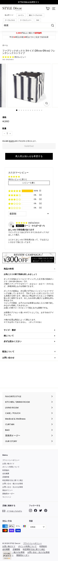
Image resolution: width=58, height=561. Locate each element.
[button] (8, 57)
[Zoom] (46, 103)
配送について (8, 351)
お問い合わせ (8, 357)
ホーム (5, 45)
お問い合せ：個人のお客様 (12, 483)
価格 (4, 117)
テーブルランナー (25, 20)
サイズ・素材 (10, 330)
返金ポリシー (7, 490)
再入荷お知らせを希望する (29, 156)
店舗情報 (5, 477)
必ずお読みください (13, 341)
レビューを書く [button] (29, 182)
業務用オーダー (8, 493)
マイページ (6, 497)
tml (37, 20)
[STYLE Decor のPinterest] (45, 510)
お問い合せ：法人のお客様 (12, 487)
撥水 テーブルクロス (35, 15)
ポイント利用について (10, 467)
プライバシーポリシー (10, 460)
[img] (22, 223)
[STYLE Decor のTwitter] (40, 510)
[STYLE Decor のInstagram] (30, 510)
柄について (9, 335)
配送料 (11, 141)
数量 (4, 128)
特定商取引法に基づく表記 (12, 480)
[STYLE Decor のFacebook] (35, 510)
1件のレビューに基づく (17, 179)
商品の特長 (9, 268)
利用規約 (5, 470)
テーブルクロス (10, 20)
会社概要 (5, 473)
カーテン (21, 15)
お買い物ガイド (8, 463)
